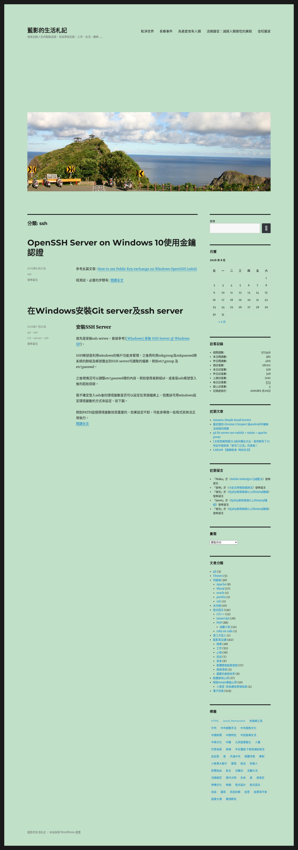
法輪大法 (252, 770)
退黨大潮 (216, 799)
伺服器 (217, 580)
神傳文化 (216, 784)
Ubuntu (218, 576)
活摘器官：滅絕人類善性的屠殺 (229, 31)
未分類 (217, 605)
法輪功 (239, 770)
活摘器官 (216, 777)
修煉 (228, 749)
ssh (29, 274)
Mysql (220, 588)
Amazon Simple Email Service (232, 420)
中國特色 (231, 735)
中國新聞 (216, 735)
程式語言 (218, 610)
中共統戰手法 (228, 727)
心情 (219, 652)
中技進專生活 (248, 735)
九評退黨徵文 (243, 742)
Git (29, 338)
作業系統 (216, 749)
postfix (221, 597)
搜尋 (212, 221)
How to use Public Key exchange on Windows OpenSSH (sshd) (147, 269)
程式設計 (240, 784)
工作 (219, 648)
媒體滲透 (249, 756)
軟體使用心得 (221, 678)
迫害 (247, 791)
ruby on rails (225, 631)
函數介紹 (225, 627)
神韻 (228, 784)
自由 (214, 791)
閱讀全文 (116, 280)
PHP (219, 622)
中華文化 (216, 742)
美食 (219, 661)
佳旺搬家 (264, 31)
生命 (243, 777)
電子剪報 (218, 691)
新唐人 (254, 763)
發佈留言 (32, 279)
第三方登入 (219, 635)
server (38, 338)
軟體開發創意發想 (227, 665)
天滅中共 (235, 756)
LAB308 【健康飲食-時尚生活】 (232, 450)
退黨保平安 (260, 791)
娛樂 (219, 644)
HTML (215, 720)
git (29, 332)
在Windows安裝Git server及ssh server (105, 311)
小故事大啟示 (219, 763)
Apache (221, 584)
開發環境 (222, 669)
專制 (261, 756)
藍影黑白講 (219, 639)
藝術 (223, 791)
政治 (243, 763)
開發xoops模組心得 (225, 682)
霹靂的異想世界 (226, 674)
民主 (228, 770)
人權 (257, 742)
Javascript (223, 618)
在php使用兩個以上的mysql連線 (248, 492)
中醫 (228, 742)
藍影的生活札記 (47, 30)
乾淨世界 (147, 31)
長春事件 (166, 31)
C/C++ (221, 614)
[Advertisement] (149, 78)
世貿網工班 (256, 720)
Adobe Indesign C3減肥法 (247, 479)
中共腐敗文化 (248, 727)
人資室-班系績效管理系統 (232, 686)
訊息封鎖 (235, 791)
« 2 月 (222, 322)
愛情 (233, 763)
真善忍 (260, 777)
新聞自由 (216, 770)
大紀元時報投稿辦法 (241, 487)
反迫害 (215, 756)
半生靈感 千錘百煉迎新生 (250, 749)
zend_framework (234, 720)
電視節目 (231, 799)
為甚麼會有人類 (189, 31)
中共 (214, 727)
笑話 (219, 656)
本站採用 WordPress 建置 (65, 832)
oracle (220, 593)
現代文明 (231, 777)
